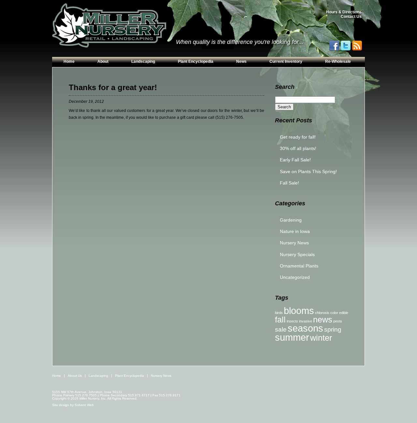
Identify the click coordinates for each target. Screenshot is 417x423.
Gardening (291, 220)
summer (292, 337)
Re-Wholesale (338, 61)
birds (279, 313)
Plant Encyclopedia (195, 61)
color (334, 313)
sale (281, 329)
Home (69, 61)
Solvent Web (84, 405)
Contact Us (351, 16)
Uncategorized (295, 277)
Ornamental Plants (299, 265)
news (322, 319)
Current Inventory (285, 61)
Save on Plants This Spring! (308, 171)
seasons (305, 328)
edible (343, 313)
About (102, 61)
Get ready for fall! (298, 137)
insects (292, 321)
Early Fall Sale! (295, 159)
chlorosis (322, 313)
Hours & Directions (344, 12)
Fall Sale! (289, 182)
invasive (305, 321)
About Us (75, 375)
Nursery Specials (297, 254)
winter (321, 338)
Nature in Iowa (295, 231)
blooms (299, 310)
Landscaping (143, 61)
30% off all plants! (298, 148)
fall (280, 319)
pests (337, 321)
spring (332, 329)
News (241, 61)
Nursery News (294, 242)
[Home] (109, 25)
